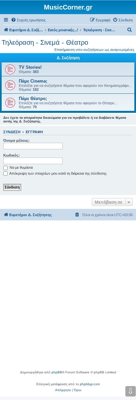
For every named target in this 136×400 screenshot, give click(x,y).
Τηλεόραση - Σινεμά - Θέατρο (45, 42)
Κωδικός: (11, 155)
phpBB (56, 372)
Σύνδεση (11, 132)
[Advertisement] (68, 298)
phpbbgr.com (90, 384)
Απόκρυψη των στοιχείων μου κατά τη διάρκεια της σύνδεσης (58, 173)
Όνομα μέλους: (16, 140)
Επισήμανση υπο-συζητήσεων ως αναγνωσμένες (94, 50)
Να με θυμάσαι (21, 167)
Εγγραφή (34, 132)
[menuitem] (28, 20)
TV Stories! (30, 67)
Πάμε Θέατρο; (33, 98)
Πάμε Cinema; (33, 81)
